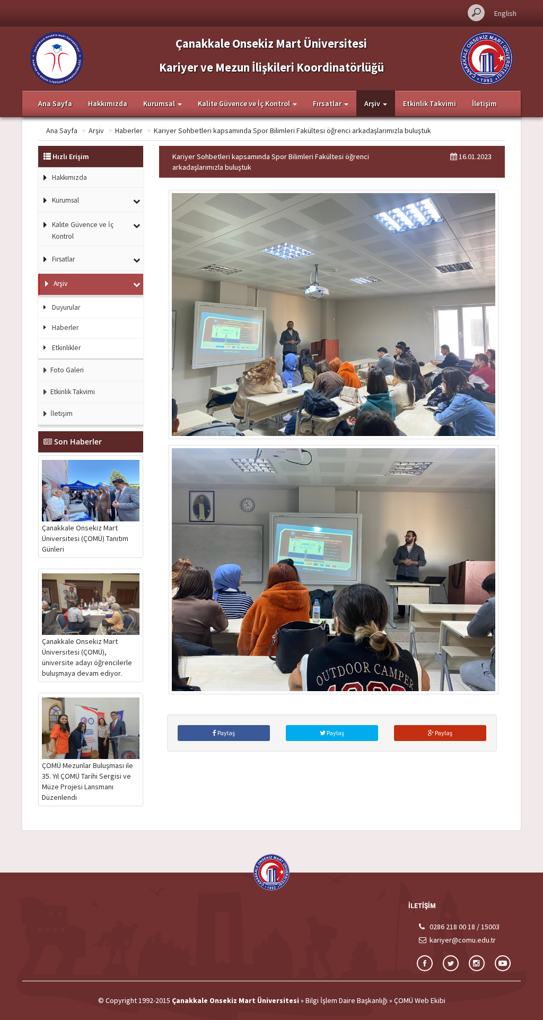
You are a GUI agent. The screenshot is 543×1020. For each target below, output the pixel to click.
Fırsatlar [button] (328, 103)
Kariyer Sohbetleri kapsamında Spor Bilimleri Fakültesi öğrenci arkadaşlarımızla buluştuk (292, 130)
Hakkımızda (107, 103)
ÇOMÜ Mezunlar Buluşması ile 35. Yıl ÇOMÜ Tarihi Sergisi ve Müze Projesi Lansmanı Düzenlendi (87, 781)
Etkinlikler (66, 347)
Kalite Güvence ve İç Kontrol (82, 230)
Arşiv (96, 130)
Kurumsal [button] (160, 103)
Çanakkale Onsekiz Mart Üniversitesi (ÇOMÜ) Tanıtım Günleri (85, 538)
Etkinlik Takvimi (429, 103)
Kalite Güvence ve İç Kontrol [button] (245, 103)
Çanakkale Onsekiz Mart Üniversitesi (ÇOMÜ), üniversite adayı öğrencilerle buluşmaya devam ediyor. (87, 657)
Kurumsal (65, 200)
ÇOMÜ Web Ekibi (419, 1000)
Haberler (129, 130)
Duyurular (66, 307)
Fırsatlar (63, 259)
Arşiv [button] (373, 103)
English (505, 13)
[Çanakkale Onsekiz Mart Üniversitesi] (486, 57)
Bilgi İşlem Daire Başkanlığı (346, 1000)
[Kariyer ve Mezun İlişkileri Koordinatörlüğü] (56, 57)
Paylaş (225, 733)
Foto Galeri (66, 369)
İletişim (484, 103)
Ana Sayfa (55, 103)
